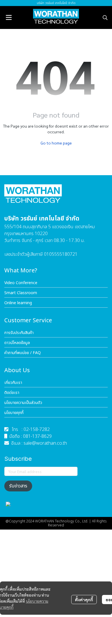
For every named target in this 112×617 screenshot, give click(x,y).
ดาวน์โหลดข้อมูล (17, 343)
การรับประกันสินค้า (19, 333)
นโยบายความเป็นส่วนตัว (23, 403)
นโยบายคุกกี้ (14, 413)
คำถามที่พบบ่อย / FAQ (22, 353)
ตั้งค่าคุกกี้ (84, 599)
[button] (105, 17)
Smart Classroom (20, 293)
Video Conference (20, 283)
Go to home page (56, 142)
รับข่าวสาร (18, 486)
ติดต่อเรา (11, 393)
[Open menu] (8, 17)
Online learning (18, 303)
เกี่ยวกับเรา (13, 383)
